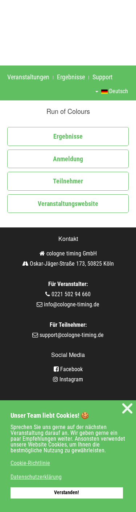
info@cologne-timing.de (71, 304)
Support (102, 77)
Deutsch (118, 91)
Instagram (70, 379)
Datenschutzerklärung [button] (36, 476)
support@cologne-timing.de (72, 335)
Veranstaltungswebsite (68, 203)
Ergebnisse (71, 77)
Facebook (71, 369)
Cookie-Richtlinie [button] (30, 463)
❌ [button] (127, 408)
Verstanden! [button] (66, 492)
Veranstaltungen (28, 77)
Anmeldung (68, 159)
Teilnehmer (68, 181)
